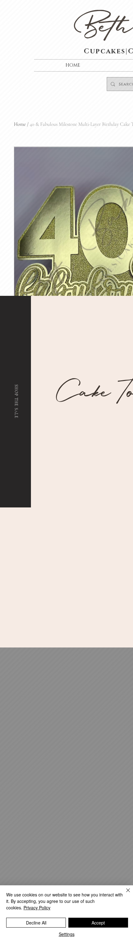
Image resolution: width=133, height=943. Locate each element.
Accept (98, 923)
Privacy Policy (37, 907)
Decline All (36, 923)
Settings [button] (67, 934)
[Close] (124, 894)
